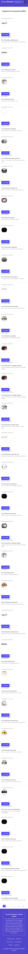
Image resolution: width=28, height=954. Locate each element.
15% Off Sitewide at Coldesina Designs (11, 543)
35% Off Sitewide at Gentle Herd (9, 602)
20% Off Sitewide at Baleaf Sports (9, 631)
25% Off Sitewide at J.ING (7, 99)
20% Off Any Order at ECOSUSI (9, 691)
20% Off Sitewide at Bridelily (8, 336)
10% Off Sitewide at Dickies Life (9, 188)
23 (23, 906)
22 (19, 906)
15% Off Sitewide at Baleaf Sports (9, 40)
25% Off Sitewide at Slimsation (9, 484)
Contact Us (16, 945)
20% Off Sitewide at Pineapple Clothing (11, 365)
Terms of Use (10, 942)
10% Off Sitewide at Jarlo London (9, 306)
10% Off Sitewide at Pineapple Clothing (11, 395)
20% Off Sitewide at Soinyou (8, 779)
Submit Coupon (11, 938)
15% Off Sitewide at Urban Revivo (9, 720)
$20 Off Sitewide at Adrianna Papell (10, 868)
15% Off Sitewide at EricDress (8, 750)
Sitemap (11, 945)
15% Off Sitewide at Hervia (7, 661)
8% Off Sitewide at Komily (8, 217)
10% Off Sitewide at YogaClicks (9, 247)
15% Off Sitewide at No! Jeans (8, 513)
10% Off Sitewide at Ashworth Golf (10, 454)
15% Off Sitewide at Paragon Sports (10, 424)
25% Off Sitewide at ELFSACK (8, 839)
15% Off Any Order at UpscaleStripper (10, 809)
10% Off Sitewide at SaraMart (8, 128)
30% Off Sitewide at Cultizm (8, 69)
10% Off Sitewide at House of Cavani (10, 158)
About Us (18, 938)
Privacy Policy (18, 942)
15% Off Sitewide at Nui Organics (9, 276)
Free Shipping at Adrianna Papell (9, 898)
